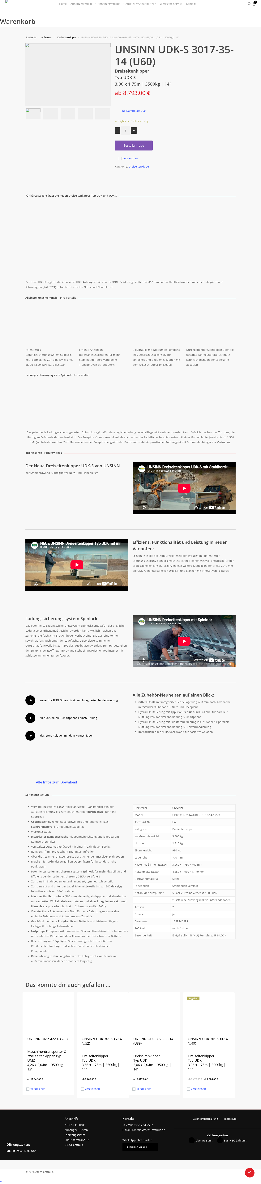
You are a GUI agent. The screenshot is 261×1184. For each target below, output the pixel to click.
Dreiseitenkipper (66, 37)
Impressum (230, 1118)
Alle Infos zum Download (56, 782)
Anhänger (46, 37)
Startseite (30, 37)
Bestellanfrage (133, 145)
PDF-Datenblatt (133, 111)
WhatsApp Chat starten (137, 1140)
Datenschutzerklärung (205, 1118)
